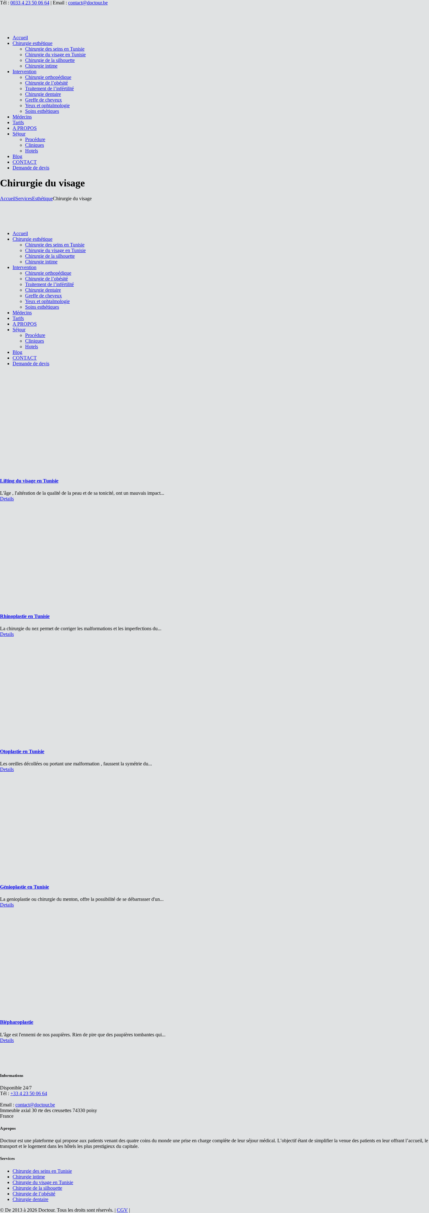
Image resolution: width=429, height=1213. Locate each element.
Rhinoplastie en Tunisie (25, 616)
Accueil (7, 198)
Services (23, 198)
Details (7, 498)
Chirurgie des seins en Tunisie (42, 1171)
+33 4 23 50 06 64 (28, 1093)
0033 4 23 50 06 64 (29, 2)
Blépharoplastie (16, 1022)
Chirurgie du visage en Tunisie (43, 1182)
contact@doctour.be (88, 2)
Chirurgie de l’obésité (34, 1193)
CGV (122, 1210)
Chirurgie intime (29, 1176)
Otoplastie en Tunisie (22, 751)
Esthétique (42, 198)
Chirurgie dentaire (30, 1199)
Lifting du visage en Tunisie (29, 480)
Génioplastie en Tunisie (24, 887)
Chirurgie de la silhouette (37, 1188)
